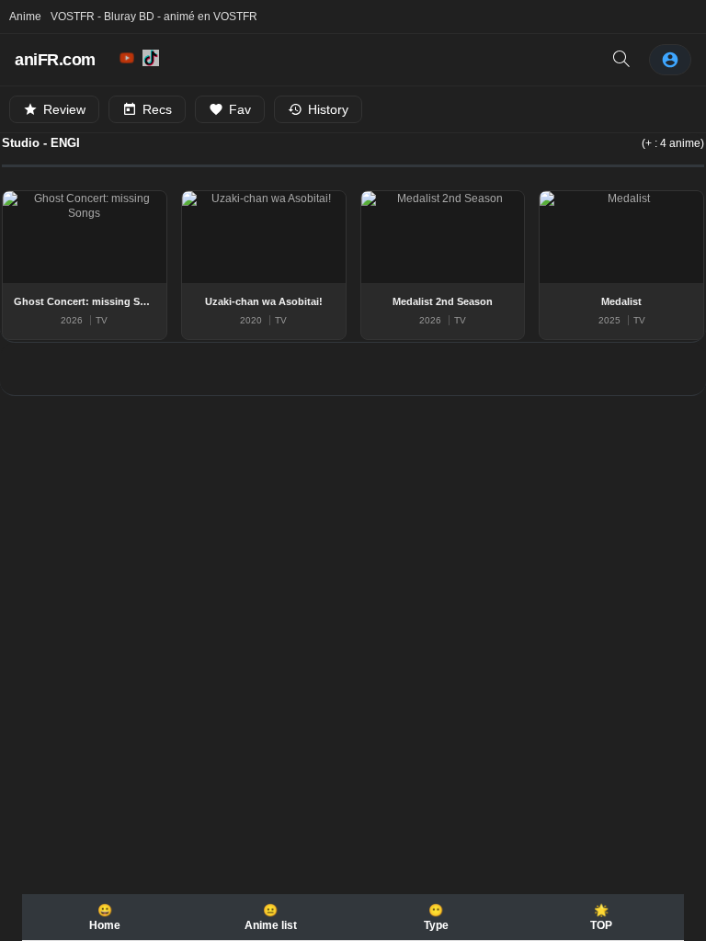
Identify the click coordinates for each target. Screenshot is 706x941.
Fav (240, 109)
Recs (157, 109)
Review (64, 109)
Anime (25, 16)
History (328, 109)
